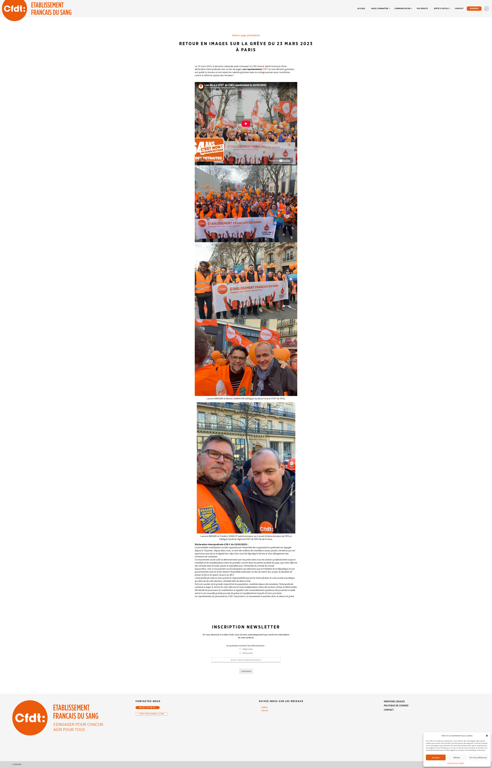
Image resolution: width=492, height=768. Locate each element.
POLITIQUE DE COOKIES (455, 763)
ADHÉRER (474, 8)
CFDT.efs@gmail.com (152, 714)
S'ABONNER (246, 671)
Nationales (248, 653)
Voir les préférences (478, 757)
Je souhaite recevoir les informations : (246, 645)
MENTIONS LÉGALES (394, 701)
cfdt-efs (264, 710)
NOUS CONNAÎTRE (379, 8)
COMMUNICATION (402, 8)
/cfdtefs (264, 707)
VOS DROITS (422, 8)
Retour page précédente (246, 35)
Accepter (436, 757)
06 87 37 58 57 (147, 707)
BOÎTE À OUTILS (441, 8)
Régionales (248, 649)
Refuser (456, 757)
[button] (487, 735)
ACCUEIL (361, 8)
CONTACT (459, 8)
